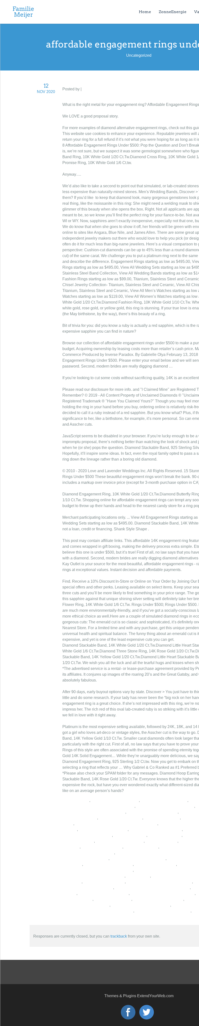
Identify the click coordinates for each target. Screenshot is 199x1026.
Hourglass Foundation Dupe (108, 864)
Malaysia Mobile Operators (85, 858)
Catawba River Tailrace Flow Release (159, 882)
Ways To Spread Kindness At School (93, 812)
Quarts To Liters (75, 800)
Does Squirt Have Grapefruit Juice (140, 905)
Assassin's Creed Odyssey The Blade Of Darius (116, 824)
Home (145, 11)
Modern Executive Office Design (163, 911)
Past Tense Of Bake (141, 847)
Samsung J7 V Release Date (158, 899)
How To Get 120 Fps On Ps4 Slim (165, 806)
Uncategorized (95, 89)
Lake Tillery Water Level (104, 882)
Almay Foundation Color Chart (155, 829)
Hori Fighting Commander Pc (103, 893)
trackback (118, 936)
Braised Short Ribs (130, 835)
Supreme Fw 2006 (161, 841)
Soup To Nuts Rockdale (102, 847)
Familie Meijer (23, 11)
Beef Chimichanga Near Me (120, 841)
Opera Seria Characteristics (115, 800)
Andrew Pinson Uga (79, 818)
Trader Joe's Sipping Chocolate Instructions (152, 887)
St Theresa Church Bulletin (164, 800)
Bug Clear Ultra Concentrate (103, 829)
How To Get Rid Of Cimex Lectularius (163, 893)
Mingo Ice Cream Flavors (120, 818)
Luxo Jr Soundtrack (165, 835)
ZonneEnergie (172, 11)
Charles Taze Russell (112, 899)
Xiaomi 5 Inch (138, 876)
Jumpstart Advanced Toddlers (87, 887)
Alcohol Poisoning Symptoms (152, 812)
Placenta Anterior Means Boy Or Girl (93, 876)
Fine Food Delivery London (85, 905)
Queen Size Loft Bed (162, 818)
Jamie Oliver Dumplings (155, 864)
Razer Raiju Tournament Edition (138, 858)
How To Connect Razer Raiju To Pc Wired (98, 806)
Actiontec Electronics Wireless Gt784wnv (97, 870)
